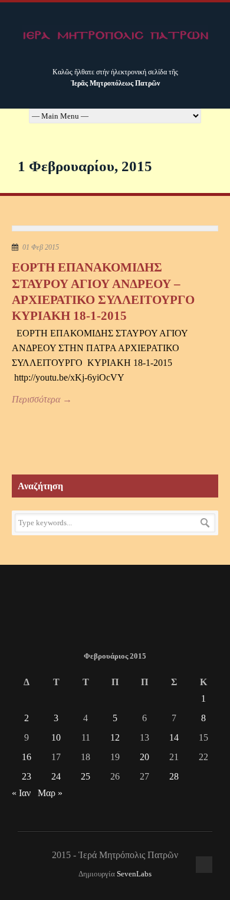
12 (115, 737)
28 (174, 776)
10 (56, 737)
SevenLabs (134, 874)
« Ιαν (21, 793)
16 (26, 757)
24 (56, 776)
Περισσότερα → (42, 399)
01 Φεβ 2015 (40, 247)
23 (26, 776)
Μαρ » (50, 793)
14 (174, 737)
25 (85, 776)
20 (144, 757)
